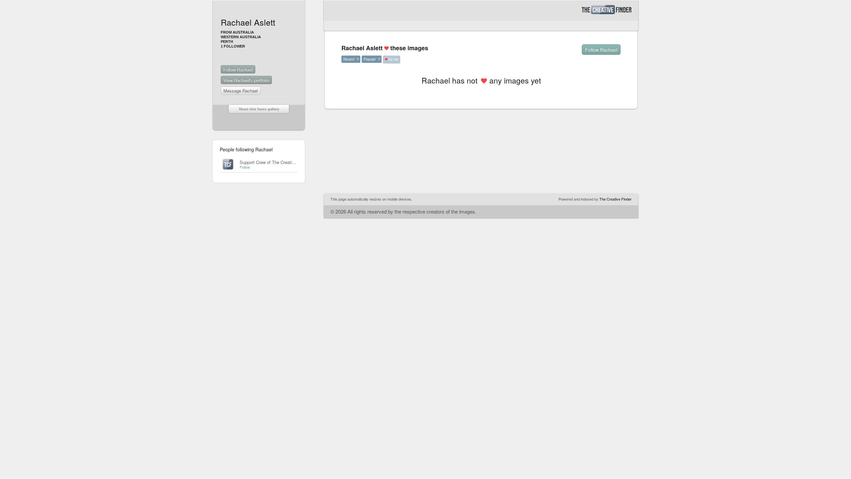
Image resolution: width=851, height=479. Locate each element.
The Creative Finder (615, 199)
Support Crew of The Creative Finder (275, 162)
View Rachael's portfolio (246, 80)
